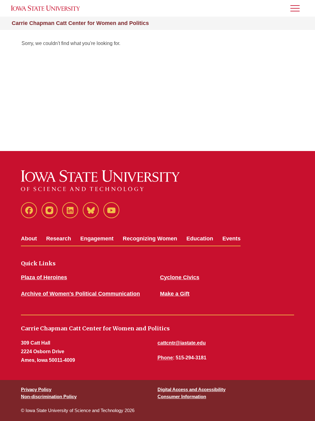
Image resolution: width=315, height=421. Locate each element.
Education (199, 238)
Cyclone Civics (179, 277)
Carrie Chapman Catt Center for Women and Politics (80, 23)
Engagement (97, 238)
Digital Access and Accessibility (191, 389)
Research (58, 238)
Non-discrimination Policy (49, 396)
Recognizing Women (150, 238)
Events (231, 238)
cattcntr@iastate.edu (182, 342)
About (29, 238)
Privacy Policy (36, 389)
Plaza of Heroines (44, 277)
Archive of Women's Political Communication (80, 294)
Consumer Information (182, 396)
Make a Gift (174, 294)
